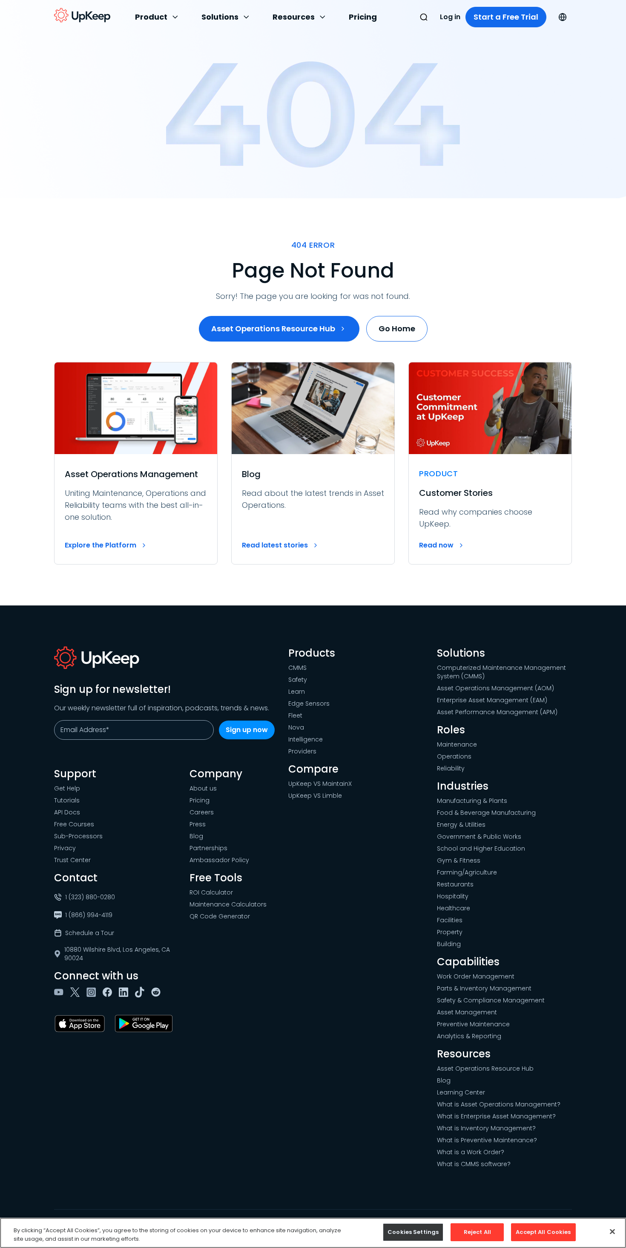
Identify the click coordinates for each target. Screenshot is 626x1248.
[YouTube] (60, 992)
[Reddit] (157, 992)
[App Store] (81, 1023)
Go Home (397, 328)
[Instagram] (92, 992)
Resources (294, 17)
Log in (450, 17)
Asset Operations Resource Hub (273, 328)
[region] (313, 1233)
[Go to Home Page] (82, 15)
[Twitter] (76, 992)
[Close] (612, 1231)
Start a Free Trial (506, 17)
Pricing (363, 17)
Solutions (219, 17)
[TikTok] (141, 992)
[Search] (423, 17)
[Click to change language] (562, 17)
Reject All (477, 1232)
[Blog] (313, 463)
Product (151, 17)
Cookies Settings (413, 1232)
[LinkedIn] (125, 992)
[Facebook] (109, 992)
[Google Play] (145, 1023)
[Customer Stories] (490, 463)
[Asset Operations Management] (136, 463)
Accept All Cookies (543, 1232)
